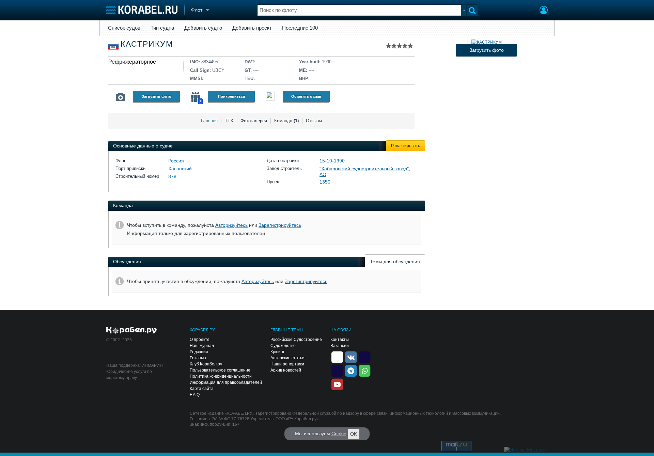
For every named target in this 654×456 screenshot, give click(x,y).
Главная (209, 120)
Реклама (198, 358)
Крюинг (277, 351)
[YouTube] (337, 384)
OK (353, 434)
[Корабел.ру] (131, 330)
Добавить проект (252, 28)
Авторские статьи (287, 358)
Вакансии (339, 345)
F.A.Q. (195, 394)
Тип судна (162, 28)
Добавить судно (203, 28)
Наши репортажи (287, 364)
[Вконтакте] (351, 356)
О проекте (199, 339)
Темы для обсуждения (395, 261)
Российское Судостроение (296, 339)
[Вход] (544, 11)
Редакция (199, 351)
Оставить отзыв (306, 96)
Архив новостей (285, 370)
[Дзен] (337, 356)
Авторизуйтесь (231, 225)
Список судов (124, 28)
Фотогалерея (253, 120)
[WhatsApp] (364, 370)
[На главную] (141, 9)
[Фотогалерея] (120, 97)
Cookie (338, 433)
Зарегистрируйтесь (280, 225)
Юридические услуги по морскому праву (129, 374)
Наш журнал (202, 345)
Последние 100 (300, 28)
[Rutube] (364, 356)
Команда (286, 120)
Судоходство (283, 345)
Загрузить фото (156, 96)
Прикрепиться (231, 96)
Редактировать (405, 145)
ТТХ (229, 120)
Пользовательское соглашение (220, 370)
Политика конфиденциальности (221, 376)
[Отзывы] (270, 97)
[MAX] (337, 370)
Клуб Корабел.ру (206, 364)
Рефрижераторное (132, 62)
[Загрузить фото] (486, 42)
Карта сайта (202, 388)
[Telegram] (351, 370)
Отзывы (314, 120)
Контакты (339, 339)
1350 (325, 182)
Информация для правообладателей (226, 382)
